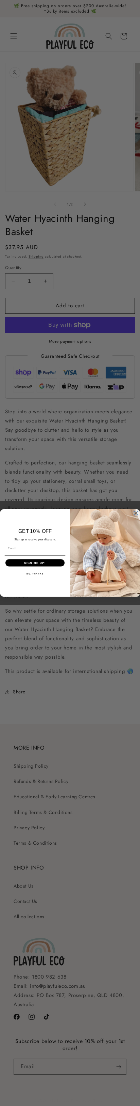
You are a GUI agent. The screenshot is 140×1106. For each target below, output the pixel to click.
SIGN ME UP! (35, 562)
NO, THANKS (35, 573)
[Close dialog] (136, 513)
